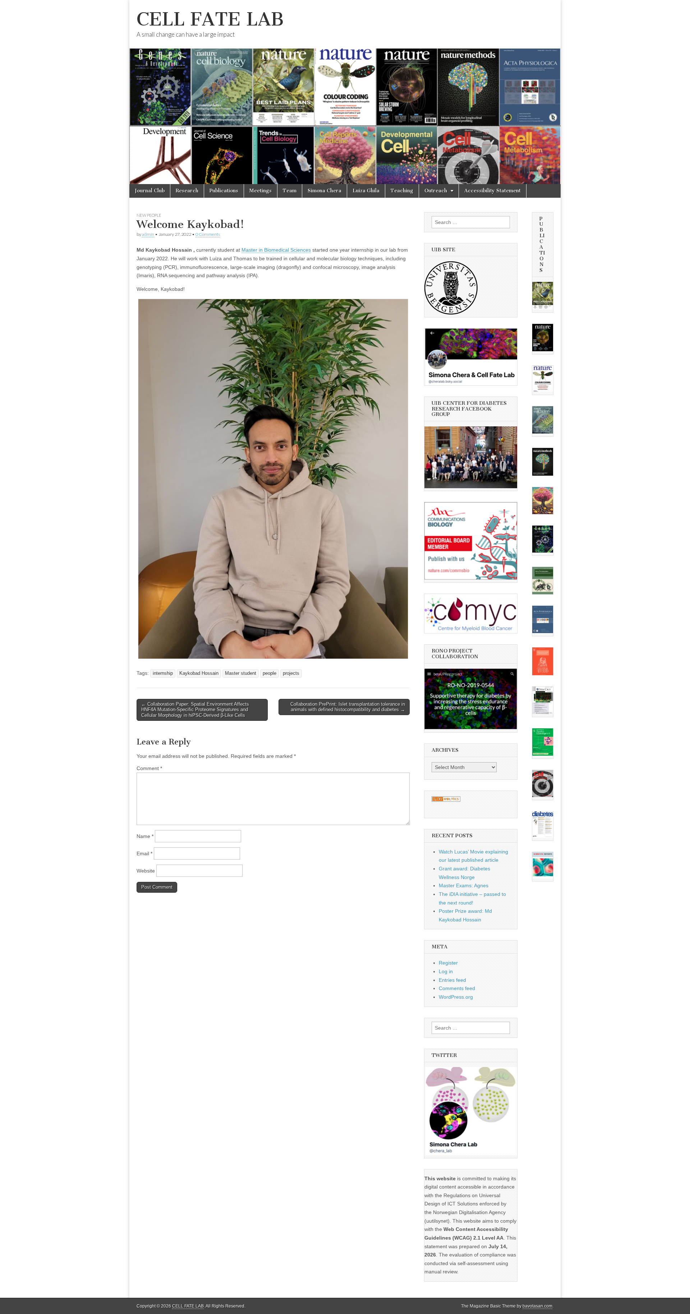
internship (163, 673)
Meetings (260, 191)
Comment (149, 768)
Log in (446, 971)
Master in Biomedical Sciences (276, 250)
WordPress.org (456, 997)
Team (289, 191)
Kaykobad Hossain (198, 673)
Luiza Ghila (366, 191)
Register (448, 963)
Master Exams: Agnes (463, 885)
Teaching (402, 191)
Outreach (435, 191)
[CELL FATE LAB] (345, 92)
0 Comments (208, 234)
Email (144, 853)
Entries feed (452, 980)
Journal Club (150, 191)
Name (145, 836)
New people (149, 215)
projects (291, 673)
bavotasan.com (537, 1306)
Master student (240, 673)
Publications (224, 191)
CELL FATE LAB (210, 19)
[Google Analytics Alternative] (446, 800)
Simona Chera (324, 191)
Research (187, 191)
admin (148, 234)
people (269, 673)
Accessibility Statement (492, 191)
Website (146, 871)
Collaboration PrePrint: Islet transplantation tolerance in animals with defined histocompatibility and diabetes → (347, 707)
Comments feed (457, 988)
